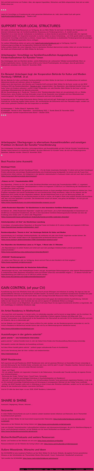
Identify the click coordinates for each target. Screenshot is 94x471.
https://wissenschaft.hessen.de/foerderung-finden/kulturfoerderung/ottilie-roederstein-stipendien (35, 217)
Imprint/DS (89, 469)
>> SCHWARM (79, 469)
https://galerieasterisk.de (9, 354)
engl (46, 469)
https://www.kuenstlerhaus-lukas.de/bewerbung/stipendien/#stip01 (25, 252)
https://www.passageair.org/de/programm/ (17, 262)
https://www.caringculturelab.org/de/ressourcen (61, 444)
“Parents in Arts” (35, 86)
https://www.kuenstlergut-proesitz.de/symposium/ (19, 176)
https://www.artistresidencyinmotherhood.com (17, 328)
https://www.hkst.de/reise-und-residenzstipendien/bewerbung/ (23, 276)
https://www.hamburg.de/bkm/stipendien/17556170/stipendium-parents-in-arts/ (29, 239)
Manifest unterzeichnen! (35, 469)
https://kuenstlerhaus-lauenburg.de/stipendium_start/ (20, 227)
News (51, 469)
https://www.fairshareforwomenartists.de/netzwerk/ (19, 431)
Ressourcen (68, 469)
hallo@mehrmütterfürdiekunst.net (13, 16)
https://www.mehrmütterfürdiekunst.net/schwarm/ (40, 458)
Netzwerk (59, 469)
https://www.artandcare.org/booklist (50, 441)
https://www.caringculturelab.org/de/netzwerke (54, 424)
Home (22, 469)
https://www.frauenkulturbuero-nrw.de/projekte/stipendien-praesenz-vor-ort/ (28, 202)
